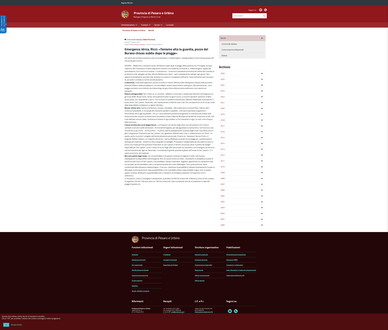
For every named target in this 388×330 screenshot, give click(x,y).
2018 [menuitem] (223, 120)
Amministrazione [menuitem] (128, 25)
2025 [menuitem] (223, 79)
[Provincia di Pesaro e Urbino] (125, 14)
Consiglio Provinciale (170, 260)
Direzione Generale (201, 260)
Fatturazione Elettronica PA (235, 275)
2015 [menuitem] (223, 137)
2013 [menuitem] (223, 149)
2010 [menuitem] (223, 166)
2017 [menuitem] (223, 125)
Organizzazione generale (140, 275)
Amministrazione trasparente (236, 254)
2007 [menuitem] (223, 184)
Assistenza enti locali (139, 260)
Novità (151, 30)
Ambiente (135, 254)
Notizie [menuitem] (224, 55)
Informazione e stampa (137, 44)
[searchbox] (247, 15)
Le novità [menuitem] (169, 25)
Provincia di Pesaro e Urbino (154, 13)
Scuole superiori (137, 280)
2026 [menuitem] (223, 73)
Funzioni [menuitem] (144, 25)
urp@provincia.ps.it (177, 312)
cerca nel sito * (238, 16)
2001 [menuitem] (223, 219)
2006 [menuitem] (223, 190)
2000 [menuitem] (223, 225)
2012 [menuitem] (223, 155)
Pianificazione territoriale (140, 270)
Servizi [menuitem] (157, 25)
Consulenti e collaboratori (234, 265)
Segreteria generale (201, 254)
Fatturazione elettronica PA (204, 312)
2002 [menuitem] (223, 213)
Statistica (135, 286)
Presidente (166, 254)
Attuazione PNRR (231, 260)
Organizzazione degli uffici (203, 265)
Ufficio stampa (199, 280)
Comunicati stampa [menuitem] (229, 44)
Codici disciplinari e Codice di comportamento (241, 270)
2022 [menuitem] (223, 96)
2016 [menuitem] (223, 131)
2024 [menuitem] (223, 85)
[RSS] (265, 10)
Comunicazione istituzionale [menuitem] (233, 49)
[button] (262, 38)
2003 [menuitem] (223, 207)
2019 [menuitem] (223, 114)
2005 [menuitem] (223, 196)
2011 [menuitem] (223, 161)
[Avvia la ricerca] (264, 15)
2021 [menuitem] (223, 102)
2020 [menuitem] (223, 108)
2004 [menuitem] (223, 201)
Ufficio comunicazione (202, 275)
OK (6, 325)
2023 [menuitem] (223, 90)
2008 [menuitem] (223, 178)
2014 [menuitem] (223, 143)
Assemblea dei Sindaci (170, 265)
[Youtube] (260, 10)
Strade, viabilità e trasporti (140, 291)
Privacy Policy (16, 324)
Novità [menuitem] (223, 38)
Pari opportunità (137, 265)
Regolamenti (199, 270)
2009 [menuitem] (223, 172)
